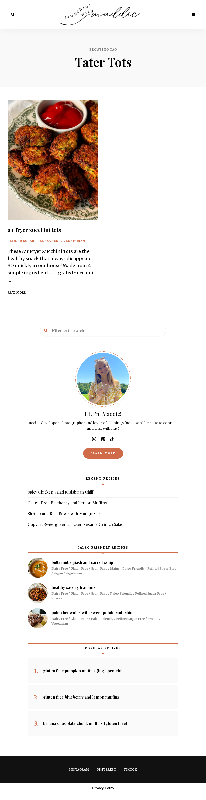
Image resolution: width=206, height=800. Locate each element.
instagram (94, 439)
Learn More (103, 453)
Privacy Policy (103, 788)
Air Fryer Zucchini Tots (34, 229)
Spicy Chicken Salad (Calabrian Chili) (61, 492)
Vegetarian (74, 241)
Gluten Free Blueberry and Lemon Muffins (67, 502)
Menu (193, 15)
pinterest (103, 439)
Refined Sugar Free (26, 241)
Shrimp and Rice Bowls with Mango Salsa (65, 513)
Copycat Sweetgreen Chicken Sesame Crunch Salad (75, 524)
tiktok (112, 439)
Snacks (54, 241)
